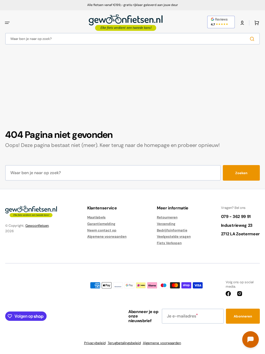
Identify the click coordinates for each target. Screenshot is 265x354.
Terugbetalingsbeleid (124, 343)
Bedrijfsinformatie (172, 230)
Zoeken (241, 173)
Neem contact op (101, 230)
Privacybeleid (95, 343)
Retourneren (167, 217)
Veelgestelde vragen (174, 236)
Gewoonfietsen (37, 225)
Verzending (166, 224)
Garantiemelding (101, 224)
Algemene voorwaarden (107, 236)
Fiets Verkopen (169, 243)
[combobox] (132, 39)
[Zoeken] (253, 39)
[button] (7, 23)
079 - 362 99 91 (236, 216)
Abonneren (243, 316)
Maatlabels (96, 217)
